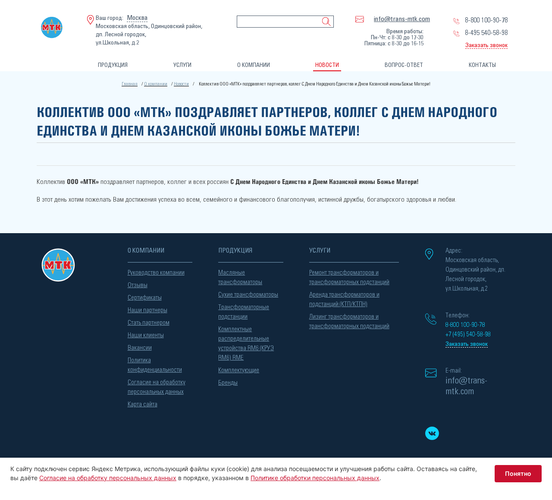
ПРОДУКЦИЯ (113, 65)
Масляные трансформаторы (240, 277)
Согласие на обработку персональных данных (156, 387)
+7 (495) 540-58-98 (468, 334)
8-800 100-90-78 (486, 20)
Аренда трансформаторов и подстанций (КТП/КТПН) (344, 299)
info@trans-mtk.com (402, 19)
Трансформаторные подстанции (243, 312)
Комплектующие (238, 370)
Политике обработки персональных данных (315, 477)
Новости (181, 84)
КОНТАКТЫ (482, 65)
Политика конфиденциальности (155, 365)
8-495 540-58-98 (486, 32)
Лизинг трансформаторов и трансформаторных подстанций (349, 321)
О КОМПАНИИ (253, 65)
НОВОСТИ (327, 65)
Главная (130, 84)
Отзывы (137, 285)
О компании (155, 84)
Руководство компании (156, 272)
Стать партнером (148, 323)
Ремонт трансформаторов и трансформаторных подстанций (349, 277)
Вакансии (140, 348)
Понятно (518, 473)
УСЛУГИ (182, 65)
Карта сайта (142, 404)
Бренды (228, 383)
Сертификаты (145, 297)
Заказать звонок (486, 45)
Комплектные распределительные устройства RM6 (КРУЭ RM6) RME (246, 343)
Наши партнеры (147, 310)
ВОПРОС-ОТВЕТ (404, 65)
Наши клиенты (146, 335)
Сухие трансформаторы (248, 294)
